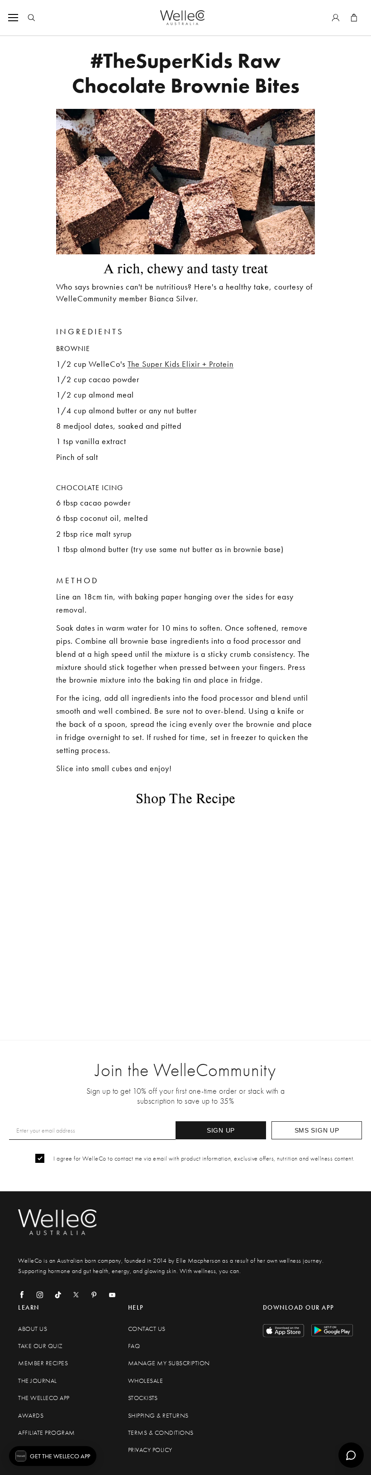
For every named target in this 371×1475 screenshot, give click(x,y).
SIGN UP (221, 1130)
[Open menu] (14, 18)
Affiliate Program (46, 1433)
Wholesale (145, 1381)
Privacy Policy (150, 1450)
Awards (30, 1415)
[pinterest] (94, 1294)
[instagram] (39, 1294)
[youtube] (112, 1294)
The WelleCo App (44, 1398)
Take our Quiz (40, 1346)
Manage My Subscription (169, 1363)
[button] (52, 1456)
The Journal (37, 1381)
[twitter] (76, 1294)
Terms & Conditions (161, 1433)
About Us (32, 1329)
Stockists (143, 1398)
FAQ (134, 1346)
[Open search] (31, 18)
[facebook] (21, 1294)
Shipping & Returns (158, 1415)
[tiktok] (58, 1294)
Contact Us (147, 1329)
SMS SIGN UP (317, 1130)
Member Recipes (43, 1363)
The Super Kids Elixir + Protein (180, 364)
